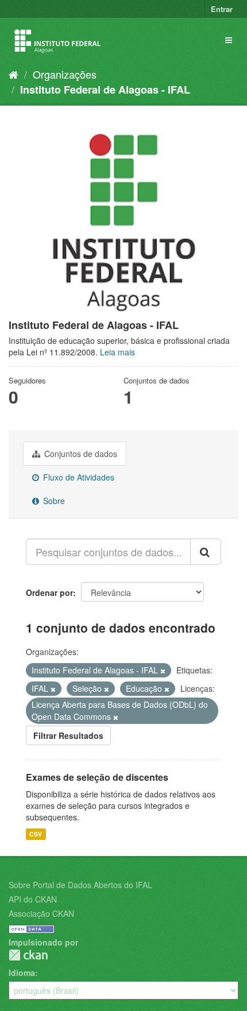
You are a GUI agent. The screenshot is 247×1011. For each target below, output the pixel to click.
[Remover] (162, 670)
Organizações (65, 74)
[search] (205, 552)
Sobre (53, 500)
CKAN (28, 955)
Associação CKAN (41, 913)
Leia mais (117, 352)
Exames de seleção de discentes (97, 777)
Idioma (22, 972)
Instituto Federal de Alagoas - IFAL (105, 89)
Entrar (222, 8)
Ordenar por (49, 592)
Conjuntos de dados (79, 453)
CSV (35, 834)
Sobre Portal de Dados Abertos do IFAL (80, 884)
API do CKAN (33, 899)
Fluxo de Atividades (77, 477)
